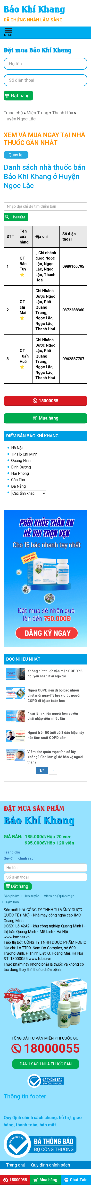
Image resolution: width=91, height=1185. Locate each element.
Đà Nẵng (18, 486)
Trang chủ (13, 112)
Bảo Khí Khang (34, 8)
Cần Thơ (18, 479)
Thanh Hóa (62, 112)
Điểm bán (12, 902)
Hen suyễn (32, 896)
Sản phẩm (11, 896)
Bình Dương (21, 467)
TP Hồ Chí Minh (24, 454)
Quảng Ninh (21, 460)
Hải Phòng (20, 473)
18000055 (52, 1048)
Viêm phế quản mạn (59, 896)
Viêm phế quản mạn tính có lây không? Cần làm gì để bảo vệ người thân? (55, 757)
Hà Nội (17, 448)
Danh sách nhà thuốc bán (46, 1064)
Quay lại (16, 154)
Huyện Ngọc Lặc (20, 118)
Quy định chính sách (19, 858)
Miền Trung (37, 112)
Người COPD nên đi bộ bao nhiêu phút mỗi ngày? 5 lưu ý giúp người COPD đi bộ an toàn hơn (53, 695)
